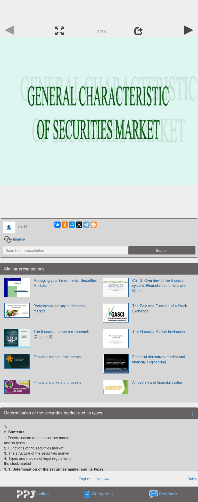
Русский (102, 478)
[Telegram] (86, 225)
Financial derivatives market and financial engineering (158, 359)
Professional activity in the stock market (59, 308)
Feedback (168, 494)
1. (5, 426)
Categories (102, 494)
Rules (192, 478)
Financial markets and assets (57, 382)
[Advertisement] (99, 11)
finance (19, 239)
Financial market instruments (57, 356)
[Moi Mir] (72, 225)
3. (5, 469)
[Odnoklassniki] (65, 225)
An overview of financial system (157, 382)
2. (5, 431)
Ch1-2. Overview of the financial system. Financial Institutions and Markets (159, 285)
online (43, 493)
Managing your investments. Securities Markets (65, 283)
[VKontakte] (57, 225)
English (84, 478)
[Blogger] (93, 225)
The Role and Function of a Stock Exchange (159, 308)
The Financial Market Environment (160, 331)
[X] (79, 225)
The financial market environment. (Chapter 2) (61, 334)
